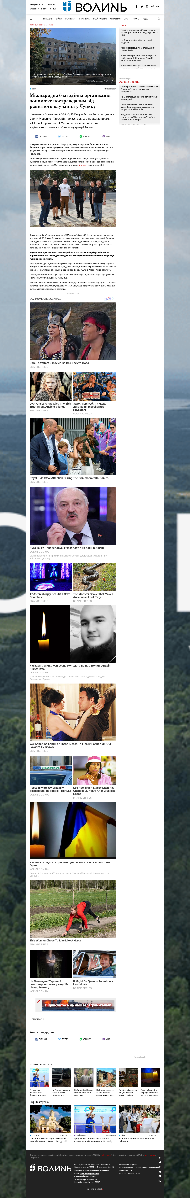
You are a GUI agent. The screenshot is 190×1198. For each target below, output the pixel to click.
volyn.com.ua (106, 1155)
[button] (51, 5)
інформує (83, 165)
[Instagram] (147, 7)
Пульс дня (47, 19)
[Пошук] (159, 18)
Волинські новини (37, 25)
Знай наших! (100, 19)
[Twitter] (142, 7)
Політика (70, 19)
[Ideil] (95, 1189)
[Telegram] (152, 7)
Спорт (127, 19)
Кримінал (115, 19)
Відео (145, 19)
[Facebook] (137, 7)
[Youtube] (158, 7)
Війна (59, 19)
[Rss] (160, 1181)
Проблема (84, 19)
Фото (136, 19)
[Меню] (31, 18)
